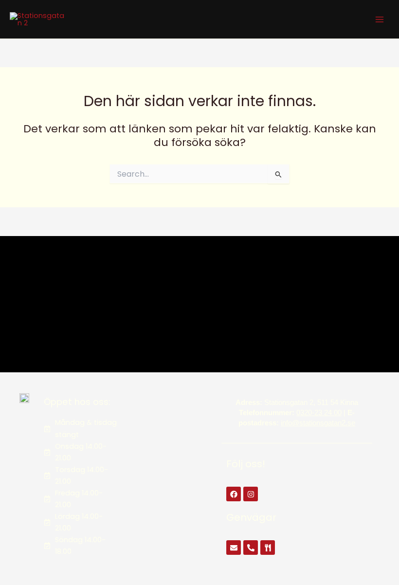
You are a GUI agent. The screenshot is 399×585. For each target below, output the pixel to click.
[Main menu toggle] (379, 19)
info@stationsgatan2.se (318, 423)
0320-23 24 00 (319, 412)
